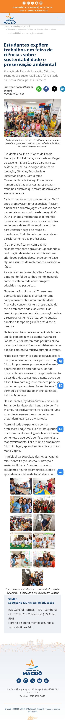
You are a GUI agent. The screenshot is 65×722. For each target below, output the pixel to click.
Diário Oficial (46, 7)
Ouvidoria (33, 7)
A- (60, 472)
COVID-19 (22, 10)
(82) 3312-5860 (37, 696)
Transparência (19, 7)
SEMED (12, 599)
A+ (60, 429)
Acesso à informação (38, 10)
